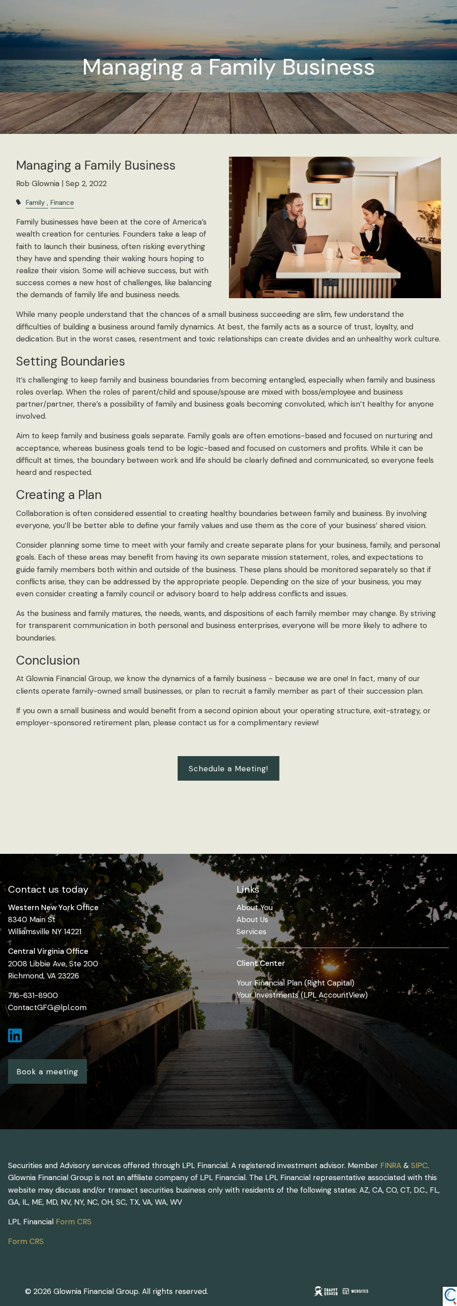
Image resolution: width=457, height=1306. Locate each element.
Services (251, 931)
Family (35, 202)
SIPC (419, 1165)
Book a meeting (48, 1072)
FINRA (390, 1165)
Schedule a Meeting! (228, 769)
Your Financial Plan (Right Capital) (295, 983)
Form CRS (73, 1222)
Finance (62, 202)
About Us (252, 919)
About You (255, 907)
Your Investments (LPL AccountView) (302, 995)
